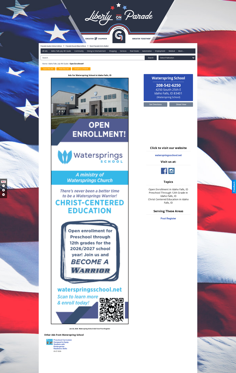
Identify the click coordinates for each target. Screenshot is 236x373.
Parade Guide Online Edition (51, 46)
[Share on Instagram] (3, 194)
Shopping (113, 51)
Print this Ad (63, 69)
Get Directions (155, 104)
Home (44, 64)
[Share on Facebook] (3, 185)
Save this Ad (48, 69)
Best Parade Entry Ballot (99, 46)
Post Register (168, 218)
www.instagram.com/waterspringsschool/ (171, 171)
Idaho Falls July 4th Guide (61, 51)
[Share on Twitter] (3, 190)
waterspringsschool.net (168, 155)
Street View (181, 104)
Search (151, 58)
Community (79, 51)
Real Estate (134, 51)
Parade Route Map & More (76, 46)
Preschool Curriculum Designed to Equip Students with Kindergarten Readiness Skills (63, 344)
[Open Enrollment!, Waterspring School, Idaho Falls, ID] (90, 201)
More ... (181, 51)
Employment (160, 51)
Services (123, 51)
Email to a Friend (81, 69)
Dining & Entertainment (96, 51)
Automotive (147, 51)
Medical (172, 51)
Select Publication (167, 58)
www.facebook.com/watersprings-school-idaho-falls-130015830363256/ (164, 171)
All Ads (45, 51)
